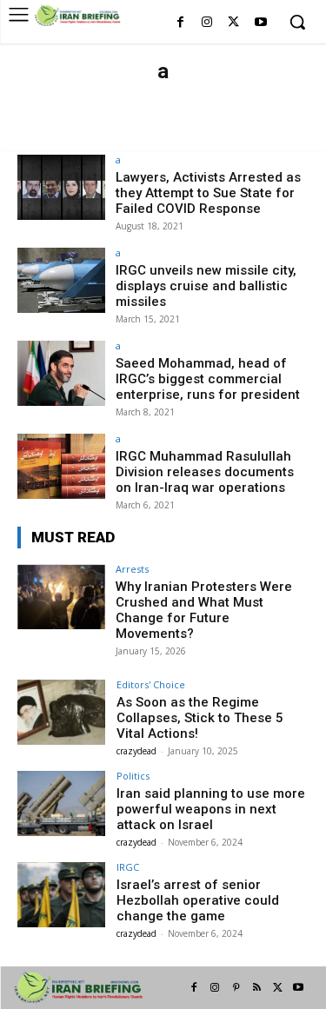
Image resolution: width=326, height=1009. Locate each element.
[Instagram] (207, 23)
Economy (268, 115)
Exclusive (174, 132)
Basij (125, 97)
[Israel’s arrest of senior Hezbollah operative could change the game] (61, 894)
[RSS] (256, 988)
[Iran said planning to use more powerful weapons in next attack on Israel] (61, 803)
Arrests (78, 97)
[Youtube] (260, 23)
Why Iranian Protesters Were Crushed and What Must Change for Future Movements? (204, 610)
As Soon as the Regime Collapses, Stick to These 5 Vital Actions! (199, 717)
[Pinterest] (235, 988)
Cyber (213, 115)
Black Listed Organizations (106, 115)
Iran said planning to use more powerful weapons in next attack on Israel (210, 809)
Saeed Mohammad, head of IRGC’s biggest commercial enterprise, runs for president (208, 378)
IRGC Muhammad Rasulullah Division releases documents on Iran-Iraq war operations (205, 471)
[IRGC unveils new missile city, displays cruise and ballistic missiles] (61, 280)
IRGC (127, 867)
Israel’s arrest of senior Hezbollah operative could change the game (197, 900)
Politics (133, 775)
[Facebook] (180, 23)
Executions (246, 132)
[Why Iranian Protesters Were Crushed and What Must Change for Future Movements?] (61, 596)
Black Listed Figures (208, 97)
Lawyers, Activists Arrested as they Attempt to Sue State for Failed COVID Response (208, 192)
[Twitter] (233, 23)
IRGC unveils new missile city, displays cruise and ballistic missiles (206, 285)
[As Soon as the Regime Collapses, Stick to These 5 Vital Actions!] (61, 712)
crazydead (136, 751)
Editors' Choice (88, 132)
